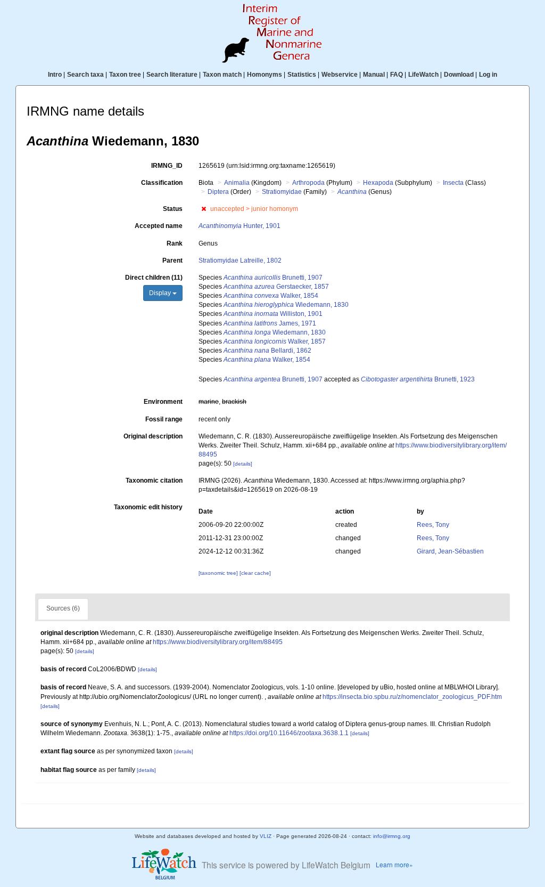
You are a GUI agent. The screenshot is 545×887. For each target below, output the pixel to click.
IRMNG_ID (167, 165)
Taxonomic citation (154, 480)
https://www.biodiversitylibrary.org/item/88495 (218, 642)
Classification (162, 182)
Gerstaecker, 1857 (276, 286)
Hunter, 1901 (239, 226)
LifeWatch (423, 74)
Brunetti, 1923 (418, 379)
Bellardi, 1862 (267, 350)
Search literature (171, 74)
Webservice (339, 74)
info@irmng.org (391, 836)
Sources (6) (63, 608)
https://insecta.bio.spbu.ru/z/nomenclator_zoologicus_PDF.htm (412, 697)
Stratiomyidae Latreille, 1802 (240, 260)
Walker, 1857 (275, 341)
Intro (55, 74)
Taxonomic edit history (148, 507)
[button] (204, 209)
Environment (163, 401)
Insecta (453, 182)
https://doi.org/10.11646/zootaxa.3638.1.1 (289, 733)
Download (459, 74)
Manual (374, 74)
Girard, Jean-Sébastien (450, 551)
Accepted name (159, 226)
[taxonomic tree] (219, 573)
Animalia (237, 182)
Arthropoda (308, 182)
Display (160, 293)
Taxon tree (125, 74)
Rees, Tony (433, 524)
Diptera (218, 192)
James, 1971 (270, 323)
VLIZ (265, 836)
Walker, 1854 (271, 295)
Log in (488, 74)
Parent (172, 260)
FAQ (396, 74)
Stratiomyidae (282, 192)
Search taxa (85, 74)
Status (173, 209)
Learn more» (394, 864)
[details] (242, 464)
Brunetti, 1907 (273, 277)
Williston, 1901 (273, 314)
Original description (153, 436)
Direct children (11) (154, 277)
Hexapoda (378, 182)
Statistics (301, 74)
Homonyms (264, 74)
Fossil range (164, 419)
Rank (175, 243)
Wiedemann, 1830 (286, 304)
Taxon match (222, 74)
